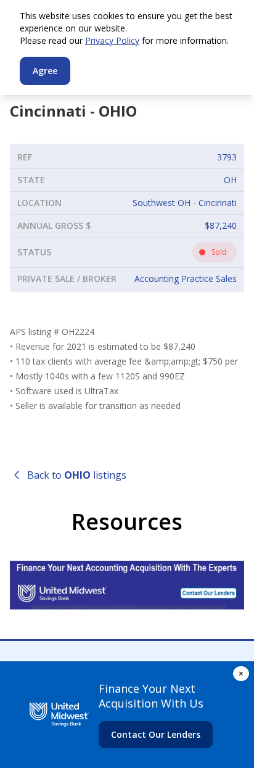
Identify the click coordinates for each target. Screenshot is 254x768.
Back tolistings (76, 475)
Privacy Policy (112, 40)
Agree (45, 70)
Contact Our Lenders (155, 734)
